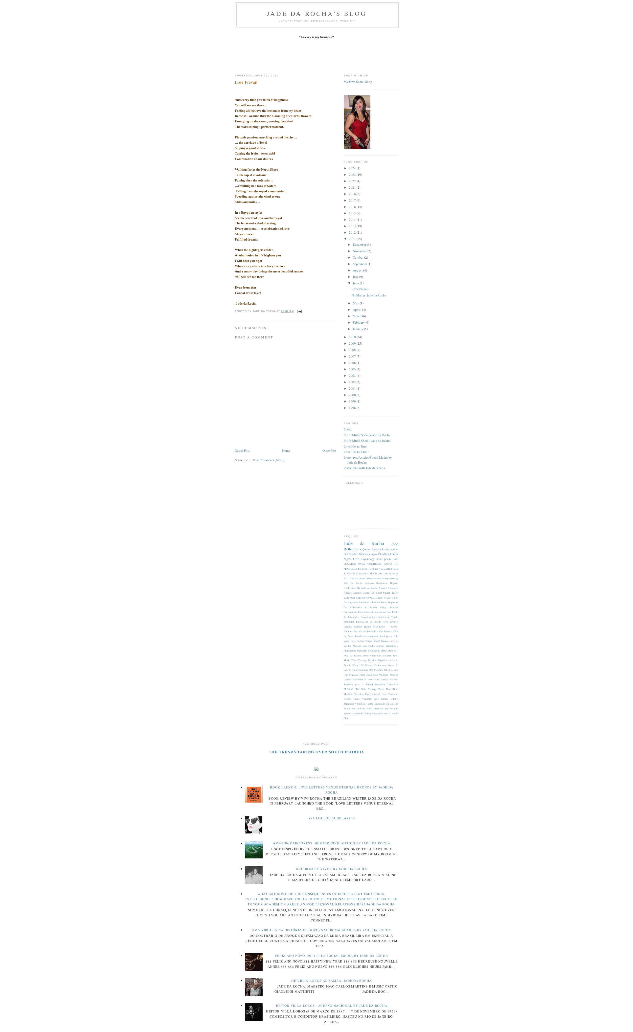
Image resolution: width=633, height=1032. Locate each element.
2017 (353, 200)
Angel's (348, 592)
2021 (353, 187)
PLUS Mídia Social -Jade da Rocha (367, 435)
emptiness (377, 713)
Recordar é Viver (363, 679)
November (360, 251)
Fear (389, 612)
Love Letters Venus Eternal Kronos (370, 641)
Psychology (368, 559)
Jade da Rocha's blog (317, 13)
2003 (353, 375)
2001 (353, 388)
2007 (353, 356)
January (358, 329)
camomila (358, 713)
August (358, 270)
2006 (353, 362)
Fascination (380, 612)
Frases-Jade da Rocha (368, 621)
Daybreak (393, 602)
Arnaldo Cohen (361, 592)
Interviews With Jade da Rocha (364, 468)
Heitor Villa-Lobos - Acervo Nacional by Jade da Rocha (331, 1005)
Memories (362, 650)
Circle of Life (383, 597)
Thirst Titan (384, 689)
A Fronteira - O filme (366, 568)
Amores (383, 588)
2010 (353, 337)
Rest (377, 679)
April (357, 309)
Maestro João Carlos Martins (368, 646)
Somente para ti (353, 684)
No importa (380, 665)
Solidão (394, 679)
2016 (353, 206)
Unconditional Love (376, 694)
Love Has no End (355, 446)
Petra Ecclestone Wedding (374, 674)
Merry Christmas (371, 655)
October (358, 257)
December (360, 244)
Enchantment (350, 612)
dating (368, 713)
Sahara (384, 679)
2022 (353, 181)
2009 (353, 343)
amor (380, 559)
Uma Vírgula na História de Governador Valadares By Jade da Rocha (321, 930)
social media (391, 713)
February (359, 322)
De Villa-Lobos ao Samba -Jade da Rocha (331, 980)
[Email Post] (299, 311)
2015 (353, 213)
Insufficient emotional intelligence (373, 636)
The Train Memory (366, 689)
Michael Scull (390, 655)
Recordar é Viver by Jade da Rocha (331, 869)
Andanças (393, 588)
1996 (353, 407)
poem (387, 559)
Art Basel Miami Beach (384, 592)
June (356, 283)
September (360, 264)
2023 (353, 174)
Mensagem (374, 650)
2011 (353, 239)
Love (356, 559)
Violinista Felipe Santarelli (370, 703)
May (356, 303)
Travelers (359, 694)
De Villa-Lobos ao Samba (360, 607)
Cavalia (370, 597)
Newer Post (242, 450)
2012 (353, 232)
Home (286, 450)
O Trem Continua (358, 670)
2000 (353, 395)
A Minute (372, 573)
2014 (353, 219)
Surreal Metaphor (375, 684)
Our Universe (351, 674)
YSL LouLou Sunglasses (331, 818)
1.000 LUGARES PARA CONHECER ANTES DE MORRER (371, 563)
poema (394, 549)
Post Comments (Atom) (268, 460)
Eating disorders (389, 607)
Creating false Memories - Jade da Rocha (365, 602)
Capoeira (360, 597)
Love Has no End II (356, 451)
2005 (353, 369)
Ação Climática (380, 554)
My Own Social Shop (358, 81)
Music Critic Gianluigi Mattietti (360, 660)
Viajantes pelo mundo (375, 698)
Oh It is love (391, 670)
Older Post (329, 450)
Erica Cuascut (365, 612)
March (357, 316)
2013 (353, 226)
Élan (346, 718)
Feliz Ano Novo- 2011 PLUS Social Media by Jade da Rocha (331, 955)
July (356, 276)
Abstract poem (357, 578)
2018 (353, 194)
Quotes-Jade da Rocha (375, 549)
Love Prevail (246, 82)
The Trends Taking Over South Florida (316, 752)
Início (348, 429)
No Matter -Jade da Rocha (369, 295)
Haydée (358, 626)
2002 (353, 382)
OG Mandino (376, 670)
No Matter (366, 665)
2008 (353, 350)
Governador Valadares (357, 554)
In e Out (378, 631)
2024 (353, 168)
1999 (353, 401)
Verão (356, 698)
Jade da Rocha (364, 543)
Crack (395, 597)
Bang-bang (349, 597)
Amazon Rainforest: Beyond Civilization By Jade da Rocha (331, 843)
